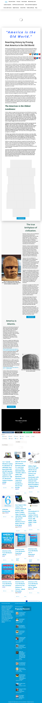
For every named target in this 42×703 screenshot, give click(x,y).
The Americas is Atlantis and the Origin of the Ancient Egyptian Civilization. (22, 677)
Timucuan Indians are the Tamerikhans (22, 690)
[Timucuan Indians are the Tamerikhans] (17, 689)
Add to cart (4, 516)
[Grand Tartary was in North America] (17, 631)
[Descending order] (26, 442)
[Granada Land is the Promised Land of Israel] (17, 613)
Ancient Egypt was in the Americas (22, 620)
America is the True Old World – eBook (7, 552)
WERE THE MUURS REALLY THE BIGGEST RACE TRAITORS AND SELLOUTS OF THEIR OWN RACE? (22, 655)
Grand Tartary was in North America (22, 632)
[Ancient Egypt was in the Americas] (17, 620)
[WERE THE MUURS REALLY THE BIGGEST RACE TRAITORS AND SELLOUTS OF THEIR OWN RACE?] (17, 652)
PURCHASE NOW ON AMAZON (17, 559)
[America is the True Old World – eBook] (8, 541)
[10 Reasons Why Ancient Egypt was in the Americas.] (17, 638)
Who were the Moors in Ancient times (22, 669)
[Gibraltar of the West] (17, 684)
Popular (19, 608)
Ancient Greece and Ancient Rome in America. (22, 646)
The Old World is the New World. (22, 663)
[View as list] (22, 447)
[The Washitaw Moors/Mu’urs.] (17, 626)
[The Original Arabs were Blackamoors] (17, 696)
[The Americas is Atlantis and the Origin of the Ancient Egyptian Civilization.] (17, 675)
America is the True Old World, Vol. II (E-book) (7, 583)
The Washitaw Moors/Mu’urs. (22, 626)
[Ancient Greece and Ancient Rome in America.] (17, 646)
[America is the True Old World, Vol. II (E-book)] (8, 572)
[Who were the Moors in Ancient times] (17, 669)
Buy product (5, 487)
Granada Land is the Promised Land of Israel (22, 613)
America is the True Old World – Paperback (20, 551)
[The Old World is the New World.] (17, 663)
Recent (26, 608)
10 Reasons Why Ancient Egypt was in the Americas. (22, 639)
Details (12, 487)
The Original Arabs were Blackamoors (21, 696)
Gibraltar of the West (22, 684)
